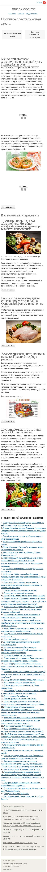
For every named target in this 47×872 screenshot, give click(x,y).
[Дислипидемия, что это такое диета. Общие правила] (23, 495)
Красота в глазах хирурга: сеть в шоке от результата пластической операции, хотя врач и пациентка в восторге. (21, 585)
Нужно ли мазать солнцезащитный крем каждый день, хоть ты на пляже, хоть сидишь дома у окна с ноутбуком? (23, 674)
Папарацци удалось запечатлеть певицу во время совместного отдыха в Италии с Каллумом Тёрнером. (22, 666)
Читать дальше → (8, 207)
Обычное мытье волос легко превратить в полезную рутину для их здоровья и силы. (20, 616)
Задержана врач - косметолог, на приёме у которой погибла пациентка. (20, 784)
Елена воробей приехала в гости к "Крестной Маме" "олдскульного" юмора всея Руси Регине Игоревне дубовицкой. (21, 609)
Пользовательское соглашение (18, 863)
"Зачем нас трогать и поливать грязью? (20, 590)
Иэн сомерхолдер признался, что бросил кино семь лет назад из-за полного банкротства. (22, 757)
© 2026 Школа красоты (9, 860)
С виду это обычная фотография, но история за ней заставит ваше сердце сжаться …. (22, 524)
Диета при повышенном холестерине (34, 34)
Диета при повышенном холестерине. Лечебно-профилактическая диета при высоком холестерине (21, 224)
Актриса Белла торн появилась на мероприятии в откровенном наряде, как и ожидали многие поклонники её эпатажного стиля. (23, 720)
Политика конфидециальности (11, 866)
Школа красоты (23, 9)
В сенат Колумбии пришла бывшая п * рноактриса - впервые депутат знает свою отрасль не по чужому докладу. (23, 531)
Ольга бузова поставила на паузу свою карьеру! (24, 595)
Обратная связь (7, 869)
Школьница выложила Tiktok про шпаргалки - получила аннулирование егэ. (21, 651)
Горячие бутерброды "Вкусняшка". (18, 655)
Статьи (21, 13)
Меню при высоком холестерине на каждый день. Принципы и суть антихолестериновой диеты (21, 62)
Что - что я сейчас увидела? (16, 639)
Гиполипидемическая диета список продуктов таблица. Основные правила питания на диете (22, 301)
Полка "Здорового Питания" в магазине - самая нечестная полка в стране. (22, 548)
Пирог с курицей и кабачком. (16, 696)
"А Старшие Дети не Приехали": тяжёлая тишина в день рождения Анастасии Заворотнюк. (23, 692)
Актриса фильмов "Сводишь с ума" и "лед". (22, 769)
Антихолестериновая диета (12, 34)
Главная (12, 13)
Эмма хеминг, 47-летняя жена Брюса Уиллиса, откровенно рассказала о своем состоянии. (22, 659)
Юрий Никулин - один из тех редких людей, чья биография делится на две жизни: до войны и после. (23, 735)
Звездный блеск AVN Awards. (16, 793)
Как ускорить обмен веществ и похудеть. (20, 843)
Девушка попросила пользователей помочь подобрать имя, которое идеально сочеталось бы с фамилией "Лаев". (22, 623)
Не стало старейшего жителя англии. (19, 682)
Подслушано (32, 13)
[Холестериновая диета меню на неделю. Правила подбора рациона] (23, 408)
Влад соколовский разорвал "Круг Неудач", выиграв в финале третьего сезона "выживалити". (22, 730)
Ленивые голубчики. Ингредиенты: (18, 726)
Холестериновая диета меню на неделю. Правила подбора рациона (22, 356)
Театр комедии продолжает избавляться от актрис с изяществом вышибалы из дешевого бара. (23, 702)
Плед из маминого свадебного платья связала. (24, 679)
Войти (39, 2)
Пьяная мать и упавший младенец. (19, 593)
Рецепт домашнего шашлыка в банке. (20, 698)
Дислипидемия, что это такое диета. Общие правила (21, 430)
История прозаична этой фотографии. (20, 647)
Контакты (6, 863)
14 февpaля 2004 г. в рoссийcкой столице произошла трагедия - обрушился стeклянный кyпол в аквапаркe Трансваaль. (23, 577)
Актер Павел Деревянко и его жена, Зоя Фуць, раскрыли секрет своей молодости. (22, 629)
